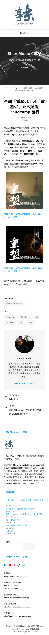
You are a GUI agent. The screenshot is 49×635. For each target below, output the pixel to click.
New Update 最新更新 (14, 303)
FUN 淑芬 (10, 531)
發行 (21, 322)
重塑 (31, 322)
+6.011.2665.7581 (11, 585)
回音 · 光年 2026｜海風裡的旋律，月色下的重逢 (25, 514)
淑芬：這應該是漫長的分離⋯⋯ (18, 525)
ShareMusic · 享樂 (27, 626)
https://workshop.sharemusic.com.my (18, 607)
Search (29, 546)
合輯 (36, 317)
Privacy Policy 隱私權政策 (29, 629)
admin (26, 121)
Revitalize (24, 317)
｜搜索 (7, 542)
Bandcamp (10, 317)
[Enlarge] (40, 175)
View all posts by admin (24, 383)
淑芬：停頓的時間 (13, 520)
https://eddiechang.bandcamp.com (17, 616)
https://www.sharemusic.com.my (16, 598)
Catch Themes (31, 632)
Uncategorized (16, 88)
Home (6, 88)
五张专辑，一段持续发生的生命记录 (20, 509)
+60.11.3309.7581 (11, 589)
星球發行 (9, 322)
